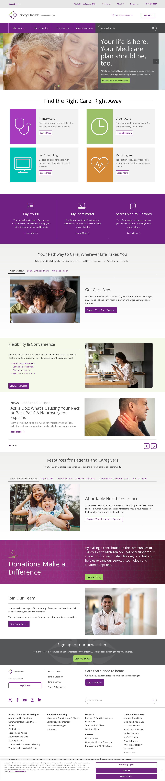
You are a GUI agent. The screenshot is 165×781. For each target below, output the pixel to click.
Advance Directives (133, 718)
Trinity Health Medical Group (22, 748)
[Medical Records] (139, 233)
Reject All (126, 771)
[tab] (10, 445)
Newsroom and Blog (18, 736)
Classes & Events (132, 725)
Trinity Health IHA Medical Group (24, 744)
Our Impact (106, 4)
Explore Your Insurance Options (104, 519)
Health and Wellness (133, 729)
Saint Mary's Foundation (58, 721)
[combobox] (127, 28)
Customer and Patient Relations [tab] (114, 478)
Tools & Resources (84, 28)
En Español (129, 748)
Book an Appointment (23, 363)
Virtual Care (129, 752)
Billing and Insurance (134, 721)
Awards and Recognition (20, 718)
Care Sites (13, 4)
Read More (15, 431)
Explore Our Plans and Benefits (112, 80)
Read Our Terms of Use (17, 772)
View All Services (18, 385)
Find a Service (62, 28)
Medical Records (131, 733)
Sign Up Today (82, 658)
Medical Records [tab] (64, 478)
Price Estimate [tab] (140, 478)
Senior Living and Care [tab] (38, 270)
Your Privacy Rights (126, 765)
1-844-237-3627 (151, 4)
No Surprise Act (16, 740)
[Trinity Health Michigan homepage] (23, 15)
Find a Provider (95, 682)
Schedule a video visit (23, 366)
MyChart (147, 15)
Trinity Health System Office (85, 4)
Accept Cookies (126, 776)
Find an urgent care (22, 370)
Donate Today (94, 577)
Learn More (45, 133)
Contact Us (13, 729)
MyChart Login (131, 737)
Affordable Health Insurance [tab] (23, 478)
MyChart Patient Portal (24, 373)
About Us (120, 4)
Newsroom (134, 4)
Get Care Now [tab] (17, 270)
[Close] (161, 770)
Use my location (122, 15)
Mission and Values (17, 732)
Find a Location (41, 28)
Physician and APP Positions (98, 746)
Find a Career (91, 738)
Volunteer (51, 729)
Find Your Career (19, 623)
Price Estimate (131, 741)
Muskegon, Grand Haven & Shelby (63, 718)
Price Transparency (133, 744)
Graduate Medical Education (98, 742)
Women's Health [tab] (60, 270)
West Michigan (92, 729)
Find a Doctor (19, 28)
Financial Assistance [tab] (85, 478)
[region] (82, 61)
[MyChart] (88, 233)
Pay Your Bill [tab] (47, 478)
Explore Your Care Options (101, 310)
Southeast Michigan (56, 725)
